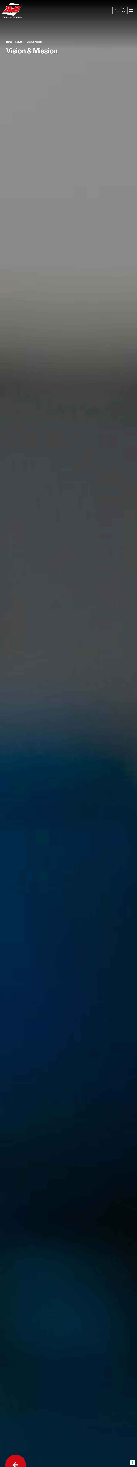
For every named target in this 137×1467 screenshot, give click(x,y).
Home (9, 42)
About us (19, 42)
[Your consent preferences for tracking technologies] (132, 1462)
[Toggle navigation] (131, 10)
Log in (116, 10)
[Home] (12, 10)
